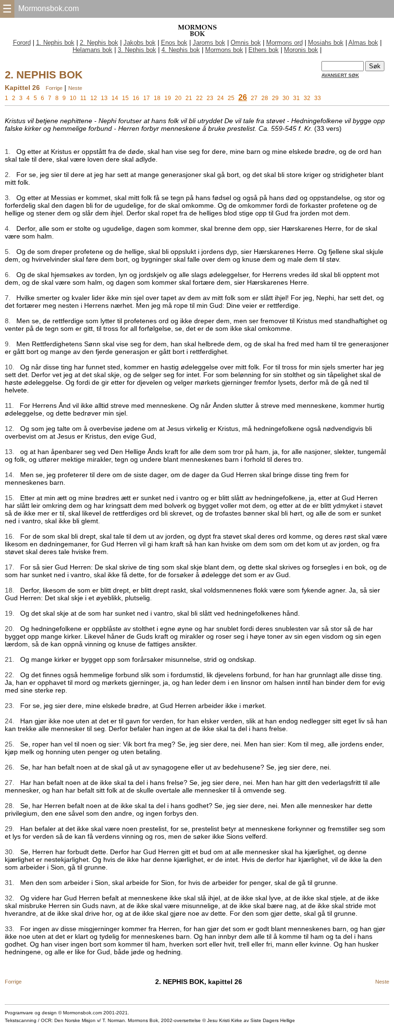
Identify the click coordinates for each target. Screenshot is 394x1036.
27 (254, 98)
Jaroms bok (209, 42)
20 (178, 98)
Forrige (54, 88)
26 (242, 97)
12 (93, 98)
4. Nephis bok (180, 49)
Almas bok (363, 42)
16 (136, 98)
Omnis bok (246, 42)
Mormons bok (224, 49)
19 (167, 98)
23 (210, 98)
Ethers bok (263, 49)
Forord (22, 42)
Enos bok (174, 42)
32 (307, 98)
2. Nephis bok (99, 42)
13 (104, 98)
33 (317, 98)
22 (199, 98)
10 (73, 98)
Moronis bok (301, 49)
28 (264, 98)
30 (286, 98)
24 (220, 98)
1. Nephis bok (55, 42)
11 (83, 98)
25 (231, 98)
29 (275, 98)
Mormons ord (284, 42)
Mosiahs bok (326, 42)
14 (114, 98)
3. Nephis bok (137, 49)
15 (125, 98)
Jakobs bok (139, 42)
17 (146, 98)
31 (296, 98)
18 (157, 98)
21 (188, 98)
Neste (75, 88)
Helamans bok (92, 49)
